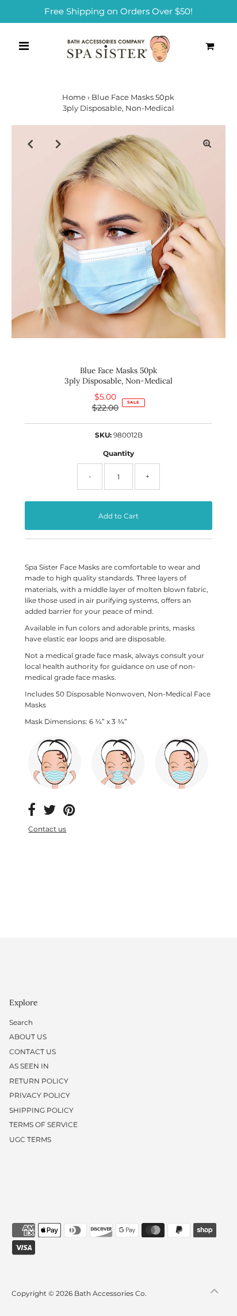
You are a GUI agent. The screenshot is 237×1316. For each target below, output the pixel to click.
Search (21, 1022)
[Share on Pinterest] (69, 812)
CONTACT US (32, 1051)
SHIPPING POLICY (41, 1110)
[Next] (58, 143)
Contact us (47, 829)
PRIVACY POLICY (39, 1095)
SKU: (103, 435)
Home (74, 97)
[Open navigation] (24, 46)
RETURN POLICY (38, 1081)
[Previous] (30, 143)
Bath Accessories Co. (110, 1293)
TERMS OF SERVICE (43, 1124)
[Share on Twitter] (49, 812)
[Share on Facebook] (32, 812)
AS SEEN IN (29, 1066)
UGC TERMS (30, 1139)
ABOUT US (28, 1036)
